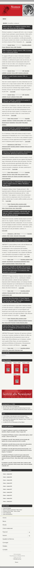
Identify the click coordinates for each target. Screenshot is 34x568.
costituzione (13, 96)
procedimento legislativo (10, 263)
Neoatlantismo (12, 122)
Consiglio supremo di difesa (17, 120)
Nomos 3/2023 (19, 208)
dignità (8, 235)
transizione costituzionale (23, 72)
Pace (9, 148)
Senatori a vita (10, 176)
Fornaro (3, 47)
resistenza (4, 124)
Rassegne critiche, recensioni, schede (18, 204)
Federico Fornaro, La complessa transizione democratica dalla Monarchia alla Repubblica (16, 27)
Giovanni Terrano (8, 208)
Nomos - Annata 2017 (7, 489)
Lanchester (9, 72)
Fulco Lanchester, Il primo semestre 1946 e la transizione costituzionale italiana (17, 51)
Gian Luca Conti (28, 146)
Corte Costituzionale (7, 512)
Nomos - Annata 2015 (7, 495)
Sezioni (5, 535)
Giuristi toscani (5, 148)
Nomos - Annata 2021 (7, 477)
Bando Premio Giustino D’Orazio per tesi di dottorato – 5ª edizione (16, 417)
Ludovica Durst (5, 350)
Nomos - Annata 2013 (7, 501)
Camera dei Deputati (7, 508)
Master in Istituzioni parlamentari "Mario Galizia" (12, 509)
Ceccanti (8, 96)
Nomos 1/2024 (14, 174)
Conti (25, 120)
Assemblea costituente (26, 45)
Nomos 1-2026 (8, 363)
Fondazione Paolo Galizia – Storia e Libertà (11, 511)
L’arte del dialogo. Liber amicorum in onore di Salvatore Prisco (15, 416)
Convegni (9, 45)
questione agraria (5, 295)
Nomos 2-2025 (25, 363)
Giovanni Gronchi (5, 122)
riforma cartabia (22, 235)
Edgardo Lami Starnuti (22, 320)
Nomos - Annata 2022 (7, 474)
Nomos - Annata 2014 (7, 498)
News (4, 521)
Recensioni (13, 322)
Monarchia (8, 47)
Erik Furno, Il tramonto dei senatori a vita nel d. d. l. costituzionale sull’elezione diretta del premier (17, 152)
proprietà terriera (25, 293)
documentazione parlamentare (20, 261)
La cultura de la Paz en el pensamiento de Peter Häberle (13, 422)
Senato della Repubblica (7, 514)
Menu (4, 19)
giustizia (11, 235)
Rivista (4, 525)
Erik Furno (9, 174)
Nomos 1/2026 (13, 47)
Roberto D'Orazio (18, 263)
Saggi (12, 259)
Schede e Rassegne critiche (21, 322)
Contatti (5, 549)
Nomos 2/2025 (19, 122)
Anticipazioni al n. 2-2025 (12, 144)
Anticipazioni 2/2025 (6, 146)
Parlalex (5, 546)
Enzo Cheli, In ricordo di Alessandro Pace (11, 406)
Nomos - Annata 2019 (7, 483)
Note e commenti (14, 118)
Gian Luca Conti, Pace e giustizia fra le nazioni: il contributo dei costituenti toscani (16, 101)
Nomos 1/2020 (18, 293)
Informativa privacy (17, 559)
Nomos (13, 45)
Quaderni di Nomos (8, 539)
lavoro (14, 208)
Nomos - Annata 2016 (7, 492)
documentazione (10, 261)
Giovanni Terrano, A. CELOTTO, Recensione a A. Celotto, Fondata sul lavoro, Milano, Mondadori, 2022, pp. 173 (16, 183)
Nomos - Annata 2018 (7, 486)
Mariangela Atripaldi (11, 293)
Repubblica (19, 47)
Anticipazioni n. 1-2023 (12, 233)
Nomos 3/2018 (8, 322)
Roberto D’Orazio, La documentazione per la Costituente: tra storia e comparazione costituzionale (17, 240)
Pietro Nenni (17, 350)
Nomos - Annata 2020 (7, 480)
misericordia (16, 235)
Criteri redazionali (7, 528)
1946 (23, 70)
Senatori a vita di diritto (18, 176)
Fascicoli (5, 532)
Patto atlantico (25, 122)
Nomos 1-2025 (17, 374)
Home (4, 518)
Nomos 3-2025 (17, 363)
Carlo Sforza (9, 120)
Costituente (22, 146)
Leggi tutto (28, 42)
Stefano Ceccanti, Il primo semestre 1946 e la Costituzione (15, 77)
